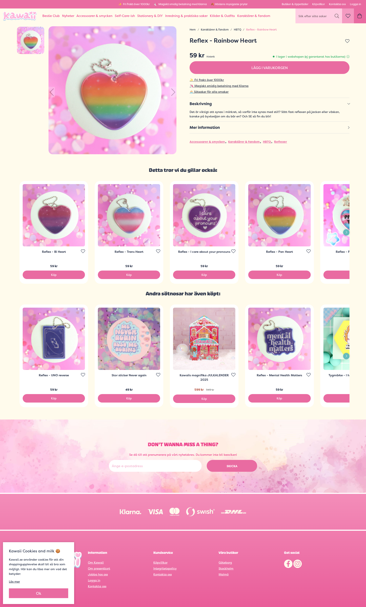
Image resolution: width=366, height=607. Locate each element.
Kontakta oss (337, 4)
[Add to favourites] (347, 41)
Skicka (232, 466)
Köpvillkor (318, 4)
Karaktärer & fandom (215, 29)
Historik (211, 56)
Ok (38, 593)
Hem (193, 29)
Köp (54, 275)
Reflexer (280, 142)
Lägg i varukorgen (269, 67)
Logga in (355, 4)
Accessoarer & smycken (207, 142)
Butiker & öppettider (295, 4)
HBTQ (237, 29)
